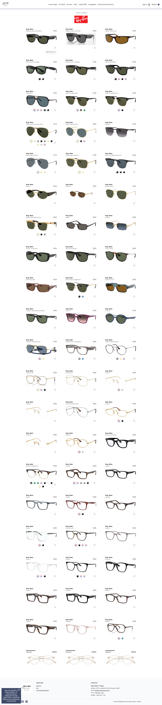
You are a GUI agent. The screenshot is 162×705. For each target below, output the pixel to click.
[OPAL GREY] (84, 483)
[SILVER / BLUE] (38, 172)
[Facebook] (22, 702)
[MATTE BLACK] (51, 483)
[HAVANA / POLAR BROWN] (38, 110)
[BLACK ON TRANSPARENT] (82, 514)
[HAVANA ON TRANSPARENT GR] (76, 545)
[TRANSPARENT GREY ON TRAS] (79, 358)
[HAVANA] (77, 483)
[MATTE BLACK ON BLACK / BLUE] (117, 172)
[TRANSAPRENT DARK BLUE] (82, 358)
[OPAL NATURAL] (81, 576)
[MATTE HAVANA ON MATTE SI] (124, 358)
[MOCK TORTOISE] (31, 483)
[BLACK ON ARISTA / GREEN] (79, 296)
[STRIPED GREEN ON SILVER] (38, 483)
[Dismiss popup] (19, 689)
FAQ (37, 688)
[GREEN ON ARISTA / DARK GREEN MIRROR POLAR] (84, 110)
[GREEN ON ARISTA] (34, 483)
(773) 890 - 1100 (99, 692)
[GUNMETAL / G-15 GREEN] (44, 141)
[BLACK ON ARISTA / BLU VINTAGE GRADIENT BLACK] (41, 141)
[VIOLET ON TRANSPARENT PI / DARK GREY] (125, 79)
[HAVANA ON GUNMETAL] (117, 358)
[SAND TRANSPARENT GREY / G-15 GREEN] (38, 141)
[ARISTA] (120, 358)
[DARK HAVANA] (41, 483)
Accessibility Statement (42, 690)
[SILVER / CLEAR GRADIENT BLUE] (41, 144)
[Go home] (21, 4)
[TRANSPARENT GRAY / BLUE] (119, 79)
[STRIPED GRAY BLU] (41, 576)
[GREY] (81, 483)
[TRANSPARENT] (39, 545)
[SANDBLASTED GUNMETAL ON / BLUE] (44, 234)
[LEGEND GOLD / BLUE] (77, 141)
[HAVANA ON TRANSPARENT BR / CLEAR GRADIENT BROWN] (41, 110)
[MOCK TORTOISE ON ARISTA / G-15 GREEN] (81, 110)
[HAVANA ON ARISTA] (41, 390)
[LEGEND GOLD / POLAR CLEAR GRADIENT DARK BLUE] (44, 172)
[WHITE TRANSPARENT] (48, 483)
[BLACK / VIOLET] (48, 110)
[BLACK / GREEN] (115, 79)
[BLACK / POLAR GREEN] (43, 79)
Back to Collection (82, 13)
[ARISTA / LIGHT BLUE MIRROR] (39, 358)
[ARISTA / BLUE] (44, 144)
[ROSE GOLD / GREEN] (34, 141)
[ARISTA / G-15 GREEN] (31, 141)
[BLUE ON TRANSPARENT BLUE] (122, 638)
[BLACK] (44, 390)
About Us (38, 686)
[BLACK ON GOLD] (43, 486)
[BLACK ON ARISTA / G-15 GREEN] (77, 110)
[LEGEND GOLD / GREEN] (41, 172)
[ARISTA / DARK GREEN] (43, 358)
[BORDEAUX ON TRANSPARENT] (79, 514)
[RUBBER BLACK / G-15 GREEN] (39, 79)
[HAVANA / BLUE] (34, 110)
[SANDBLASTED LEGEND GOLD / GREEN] (38, 234)
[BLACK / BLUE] (44, 110)
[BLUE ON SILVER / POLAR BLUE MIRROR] (82, 296)
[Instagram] (26, 702)
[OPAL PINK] (84, 576)
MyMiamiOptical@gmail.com (102, 690)
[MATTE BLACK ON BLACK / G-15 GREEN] (124, 172)
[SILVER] (122, 390)
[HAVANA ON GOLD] (38, 390)
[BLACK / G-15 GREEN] (122, 79)
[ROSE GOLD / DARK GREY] (48, 141)
